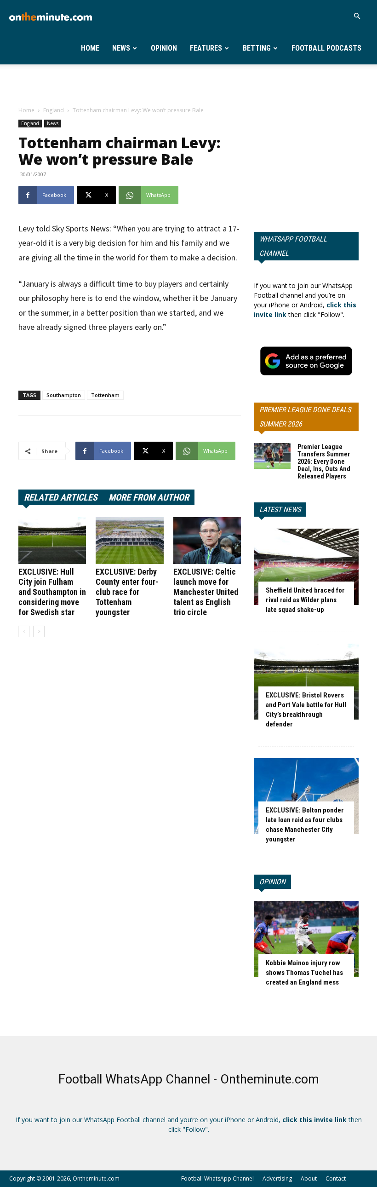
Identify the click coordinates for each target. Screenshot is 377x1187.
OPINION (272, 881)
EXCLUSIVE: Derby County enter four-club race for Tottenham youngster (127, 592)
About (309, 1178)
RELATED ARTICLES (60, 497)
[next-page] (39, 631)
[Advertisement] (188, 84)
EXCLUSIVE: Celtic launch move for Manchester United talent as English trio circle (205, 592)
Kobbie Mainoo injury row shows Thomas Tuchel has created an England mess (304, 972)
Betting (257, 48)
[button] (357, 16)
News (121, 48)
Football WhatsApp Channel (217, 1178)
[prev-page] (24, 631)
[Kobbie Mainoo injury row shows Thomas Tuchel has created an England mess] (306, 939)
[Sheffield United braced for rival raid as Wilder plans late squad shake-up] (306, 567)
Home (90, 48)
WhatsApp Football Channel (293, 246)
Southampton (63, 395)
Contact (336, 1178)
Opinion (164, 48)
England (53, 110)
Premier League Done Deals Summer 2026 (305, 416)
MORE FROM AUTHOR (149, 497)
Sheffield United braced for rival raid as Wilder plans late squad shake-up (305, 600)
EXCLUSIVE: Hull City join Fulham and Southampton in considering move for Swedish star (52, 592)
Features (206, 48)
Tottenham (105, 395)
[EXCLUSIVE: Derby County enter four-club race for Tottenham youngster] (129, 540)
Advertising (277, 1178)
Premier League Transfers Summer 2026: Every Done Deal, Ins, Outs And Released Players (323, 461)
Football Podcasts (326, 48)
